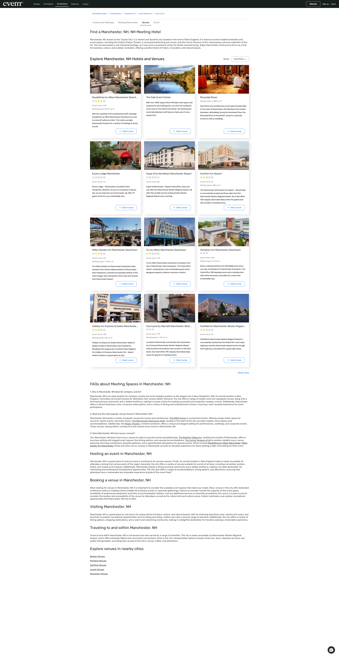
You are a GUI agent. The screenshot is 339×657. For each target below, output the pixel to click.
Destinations (62, 4)
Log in (333, 4)
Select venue (127, 131)
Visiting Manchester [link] (128, 22)
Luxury (85, 4)
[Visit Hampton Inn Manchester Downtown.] (223, 232)
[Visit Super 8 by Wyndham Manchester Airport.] (169, 155)
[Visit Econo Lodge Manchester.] (115, 155)
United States (115, 14)
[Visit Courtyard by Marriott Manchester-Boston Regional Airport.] (169, 308)
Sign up (325, 4)
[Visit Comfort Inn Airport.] (223, 155)
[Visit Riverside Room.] (223, 79)
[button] (331, 650)
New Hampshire (145, 14)
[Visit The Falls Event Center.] (169, 79)
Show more (243, 372)
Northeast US (130, 14)
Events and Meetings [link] (103, 22)
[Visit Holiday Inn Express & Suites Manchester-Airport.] (115, 308)
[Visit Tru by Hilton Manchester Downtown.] (169, 232)
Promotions (48, 4)
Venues (37, 4)
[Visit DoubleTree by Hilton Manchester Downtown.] (115, 79)
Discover (75, 4)
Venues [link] (145, 22)
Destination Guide (99, 14)
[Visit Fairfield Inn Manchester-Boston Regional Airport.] (223, 308)
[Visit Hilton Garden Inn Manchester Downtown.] (115, 232)
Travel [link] (156, 22)
